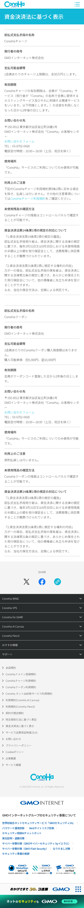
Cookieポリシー (15, 752)
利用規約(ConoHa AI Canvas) (22, 700)
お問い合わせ (13, 739)
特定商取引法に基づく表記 (21, 719)
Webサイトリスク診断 (41, 828)
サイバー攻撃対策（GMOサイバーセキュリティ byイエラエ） (36, 843)
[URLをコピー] (57, 581)
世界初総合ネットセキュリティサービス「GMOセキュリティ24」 (38, 823)
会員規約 (11, 667)
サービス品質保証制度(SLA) (21, 732)
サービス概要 (13, 765)
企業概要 (11, 758)
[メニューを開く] (77, 4)
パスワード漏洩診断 (13, 828)
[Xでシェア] (26, 581)
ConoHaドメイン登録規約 (21, 674)
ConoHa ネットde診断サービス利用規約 (29, 693)
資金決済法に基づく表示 (20, 726)
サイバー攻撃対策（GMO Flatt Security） (25, 848)
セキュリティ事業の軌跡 (16, 853)
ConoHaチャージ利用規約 (27, 198)
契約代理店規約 (15, 713)
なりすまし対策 (61, 848)
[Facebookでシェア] (42, 581)
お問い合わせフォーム (19, 141)
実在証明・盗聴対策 (13, 838)
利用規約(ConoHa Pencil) (20, 706)
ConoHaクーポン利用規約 (21, 687)
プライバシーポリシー (18, 745)
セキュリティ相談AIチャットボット (22, 833)
